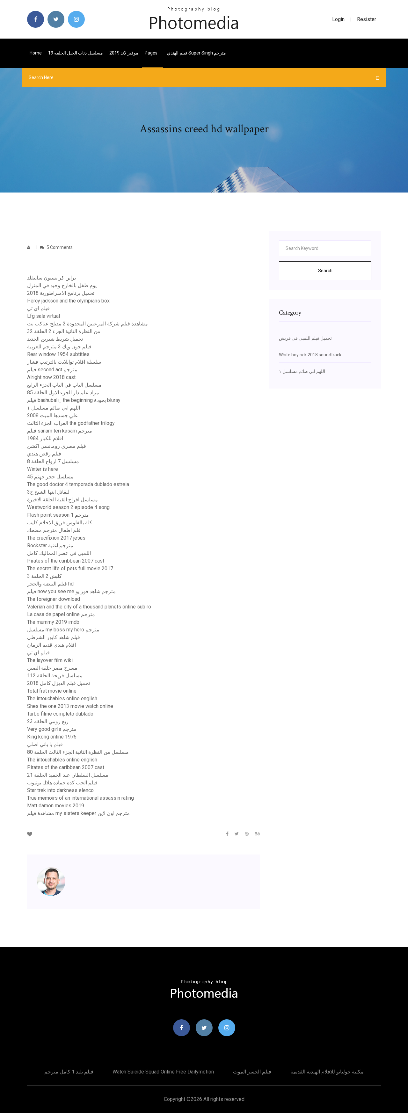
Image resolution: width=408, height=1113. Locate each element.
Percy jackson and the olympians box (68, 301)
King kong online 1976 (51, 737)
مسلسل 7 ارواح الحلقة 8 (53, 461)
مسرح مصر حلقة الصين (52, 668)
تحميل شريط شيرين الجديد (55, 339)
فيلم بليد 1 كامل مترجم (68, 1072)
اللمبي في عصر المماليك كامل (59, 553)
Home (36, 52)
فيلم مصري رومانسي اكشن (56, 446)
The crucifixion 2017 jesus (56, 538)
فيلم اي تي (38, 308)
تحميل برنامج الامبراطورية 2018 (60, 293)
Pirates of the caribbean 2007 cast (65, 561)
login (338, 19)
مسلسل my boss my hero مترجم (63, 630)
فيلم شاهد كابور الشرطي (53, 637)
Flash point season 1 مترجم (58, 515)
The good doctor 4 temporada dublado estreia (78, 484)
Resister (366, 19)
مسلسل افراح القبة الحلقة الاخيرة (62, 500)
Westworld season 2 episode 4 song (68, 507)
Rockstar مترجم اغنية (50, 545)
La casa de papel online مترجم (61, 614)
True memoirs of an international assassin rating (80, 798)
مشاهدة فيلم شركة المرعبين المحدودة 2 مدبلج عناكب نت (87, 324)
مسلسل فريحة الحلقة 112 (55, 676)
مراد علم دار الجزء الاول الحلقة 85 (63, 392)
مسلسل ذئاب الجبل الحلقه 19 (75, 52)
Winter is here (42, 469)
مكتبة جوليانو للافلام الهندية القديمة (327, 1072)
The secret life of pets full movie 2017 (70, 568)
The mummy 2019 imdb (53, 622)
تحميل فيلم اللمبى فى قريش (305, 338)
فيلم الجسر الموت (252, 1072)
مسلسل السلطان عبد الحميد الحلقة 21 (67, 775)
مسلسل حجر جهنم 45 (50, 477)
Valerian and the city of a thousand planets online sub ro (89, 607)
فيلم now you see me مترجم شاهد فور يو (71, 591)
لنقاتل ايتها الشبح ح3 (48, 492)
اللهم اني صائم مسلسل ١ (53, 408)
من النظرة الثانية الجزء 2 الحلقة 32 (63, 331)
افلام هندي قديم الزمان (51, 645)
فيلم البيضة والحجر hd (50, 584)
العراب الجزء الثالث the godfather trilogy (71, 423)
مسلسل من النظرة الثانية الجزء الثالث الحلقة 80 (78, 752)
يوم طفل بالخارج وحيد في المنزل (62, 285)
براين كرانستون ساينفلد (51, 278)
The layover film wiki (50, 660)
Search (325, 270)
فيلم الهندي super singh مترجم (196, 52)
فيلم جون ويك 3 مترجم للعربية (59, 347)
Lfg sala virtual (43, 316)
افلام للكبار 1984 (45, 438)
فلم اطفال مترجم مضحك (54, 530)
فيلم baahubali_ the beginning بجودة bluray (73, 400)
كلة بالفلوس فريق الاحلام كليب (59, 523)
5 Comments (59, 247)
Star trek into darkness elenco (60, 790)
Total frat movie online (51, 691)
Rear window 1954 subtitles (58, 354)
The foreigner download (53, 599)
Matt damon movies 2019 (55, 806)
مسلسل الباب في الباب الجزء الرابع (64, 385)
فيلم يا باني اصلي (45, 744)
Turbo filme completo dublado (60, 714)
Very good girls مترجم (51, 729)
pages (151, 52)
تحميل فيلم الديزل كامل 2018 (58, 683)
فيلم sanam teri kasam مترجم (59, 431)
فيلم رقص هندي (44, 454)
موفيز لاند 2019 (123, 52)
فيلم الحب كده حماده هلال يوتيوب (62, 783)
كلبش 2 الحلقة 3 (44, 576)
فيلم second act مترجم (52, 370)
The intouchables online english (62, 698)
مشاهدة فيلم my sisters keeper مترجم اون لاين (78, 813)
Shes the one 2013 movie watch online (70, 706)
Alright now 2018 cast (51, 377)
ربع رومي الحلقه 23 (48, 721)
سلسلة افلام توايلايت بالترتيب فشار (64, 362)
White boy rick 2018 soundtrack (310, 354)
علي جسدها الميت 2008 (52, 415)
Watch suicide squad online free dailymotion (163, 1072)
